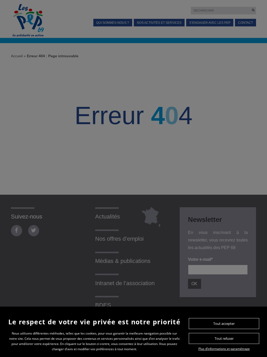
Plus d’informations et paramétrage (224, 349)
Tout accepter (224, 323)
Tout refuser (224, 338)
